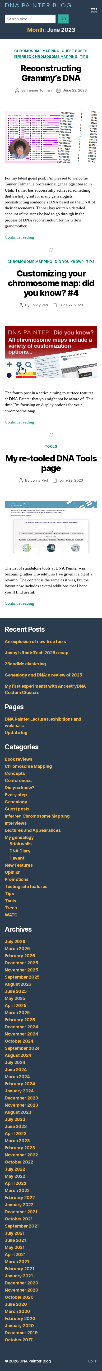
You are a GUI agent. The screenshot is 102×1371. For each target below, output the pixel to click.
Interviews (15, 823)
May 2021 (15, 1247)
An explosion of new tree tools (35, 641)
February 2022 (20, 1197)
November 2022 (21, 1154)
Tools (51, 446)
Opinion (13, 872)
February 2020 (20, 1318)
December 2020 (21, 1282)
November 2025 (21, 969)
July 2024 (15, 1062)
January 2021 (19, 1275)
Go (63, 19)
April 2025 (15, 1005)
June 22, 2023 (75, 90)
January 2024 (19, 1090)
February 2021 (19, 1268)
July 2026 (15, 941)
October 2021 (19, 1218)
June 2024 (16, 1069)
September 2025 (22, 977)
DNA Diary (20, 850)
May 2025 (15, 998)
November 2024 (21, 1033)
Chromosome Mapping (36, 51)
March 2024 (17, 1076)
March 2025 (17, 1012)
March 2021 (17, 1261)
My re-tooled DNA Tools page (51, 463)
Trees (11, 907)
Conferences (18, 780)
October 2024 (19, 1041)
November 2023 (21, 1105)
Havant (16, 858)
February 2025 (20, 1019)
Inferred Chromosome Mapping (46, 57)
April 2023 (15, 1133)
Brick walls (20, 843)
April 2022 (15, 1183)
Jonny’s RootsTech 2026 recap (36, 652)
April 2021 (15, 1254)
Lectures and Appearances (33, 830)
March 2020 (17, 1311)
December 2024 (21, 1026)
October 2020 (19, 1297)
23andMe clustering (25, 663)
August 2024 (18, 1055)
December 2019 (21, 1332)
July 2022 (15, 1169)
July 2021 (15, 1233)
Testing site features (26, 886)
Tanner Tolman (39, 90)
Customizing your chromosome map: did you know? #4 (51, 283)
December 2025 (21, 962)
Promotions (16, 879)
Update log (16, 732)
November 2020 (21, 1290)
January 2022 (19, 1204)
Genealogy (16, 801)
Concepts (15, 773)
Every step (16, 794)
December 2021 (21, 1211)
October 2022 (19, 1161)
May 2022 (15, 1176)
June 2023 (16, 1126)
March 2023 (17, 1140)
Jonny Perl (39, 305)
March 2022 (17, 1190)
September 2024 (22, 1048)
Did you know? (69, 262)
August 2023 (18, 1112)
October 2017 (19, 1339)
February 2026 (20, 955)
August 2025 (18, 984)
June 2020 (16, 1304)
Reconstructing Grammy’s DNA (51, 73)
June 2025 (16, 991)
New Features (19, 865)
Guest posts (75, 51)
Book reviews (18, 759)
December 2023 (21, 1097)
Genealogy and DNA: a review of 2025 (43, 674)
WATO (11, 914)
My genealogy (19, 837)
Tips (84, 57)
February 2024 (20, 1083)
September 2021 (22, 1226)
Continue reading (19, 237)
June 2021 (15, 1240)
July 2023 (15, 1119)
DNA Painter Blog (38, 4)
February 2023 (20, 1147)
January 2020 (19, 1325)
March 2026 (17, 948)
